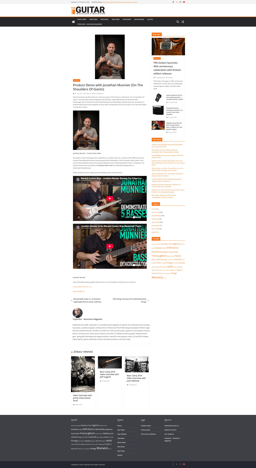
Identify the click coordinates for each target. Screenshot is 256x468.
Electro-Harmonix (96, 429)
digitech (176, 244)
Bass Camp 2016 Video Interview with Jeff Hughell (109, 374)
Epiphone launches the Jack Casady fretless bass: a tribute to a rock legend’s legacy (174, 126)
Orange (169, 262)
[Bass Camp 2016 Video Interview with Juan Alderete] (137, 358)
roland (175, 267)
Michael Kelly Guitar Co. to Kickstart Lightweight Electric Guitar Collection (87, 300)
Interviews (127, 19)
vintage (173, 273)
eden (164, 248)
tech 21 (161, 273)
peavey (182, 263)
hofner (172, 256)
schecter (179, 267)
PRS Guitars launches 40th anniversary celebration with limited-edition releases (167, 68)
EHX (169, 247)
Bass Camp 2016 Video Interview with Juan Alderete (136, 378)
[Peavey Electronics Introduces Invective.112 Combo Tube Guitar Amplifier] (158, 113)
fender (175, 252)
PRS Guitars (163, 267)
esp (171, 252)
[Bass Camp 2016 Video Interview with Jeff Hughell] (110, 358)
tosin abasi (167, 273)
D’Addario (159, 248)
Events (154, 209)
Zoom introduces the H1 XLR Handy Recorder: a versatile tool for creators (174, 97)
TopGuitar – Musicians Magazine (89, 24)
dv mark (104, 425)
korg (164, 259)
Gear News (93, 19)
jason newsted (157, 259)
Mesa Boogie (100, 437)
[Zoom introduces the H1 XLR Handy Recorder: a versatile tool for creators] (158, 99)
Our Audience (169, 434)
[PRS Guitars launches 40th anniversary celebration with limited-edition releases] (168, 46)
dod (181, 244)
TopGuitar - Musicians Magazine (94, 93)
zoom (164, 278)
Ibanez (178, 255)
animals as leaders (156, 244)
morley (163, 263)
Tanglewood (173, 270)
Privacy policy (145, 430)
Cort (170, 244)
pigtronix (154, 267)
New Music (105, 19)
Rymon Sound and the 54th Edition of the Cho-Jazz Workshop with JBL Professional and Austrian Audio (120, 3)
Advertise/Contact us (171, 426)
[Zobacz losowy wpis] (182, 21)
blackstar (165, 244)
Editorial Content (170, 430)
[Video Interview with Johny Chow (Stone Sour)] (83, 358)
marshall (177, 259)
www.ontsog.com (78, 291)
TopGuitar (170, 77)
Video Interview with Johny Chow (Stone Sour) (82, 398)
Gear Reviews (139, 19)
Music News (81, 19)
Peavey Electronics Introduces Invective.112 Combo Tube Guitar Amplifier (174, 111)
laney (168, 259)
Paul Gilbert (176, 263)
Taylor (179, 270)
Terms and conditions (148, 434)
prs (158, 267)
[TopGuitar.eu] (73, 21)
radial (170, 266)
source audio (165, 270)
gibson (163, 255)
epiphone (165, 252)
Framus (155, 255)
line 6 (172, 259)
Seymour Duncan (157, 270)
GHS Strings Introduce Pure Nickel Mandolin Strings (129, 300)
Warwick (157, 277)
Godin (168, 256)
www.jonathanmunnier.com (82, 287)
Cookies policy (146, 426)
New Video (116, 19)
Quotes (150, 19)
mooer (158, 263)
